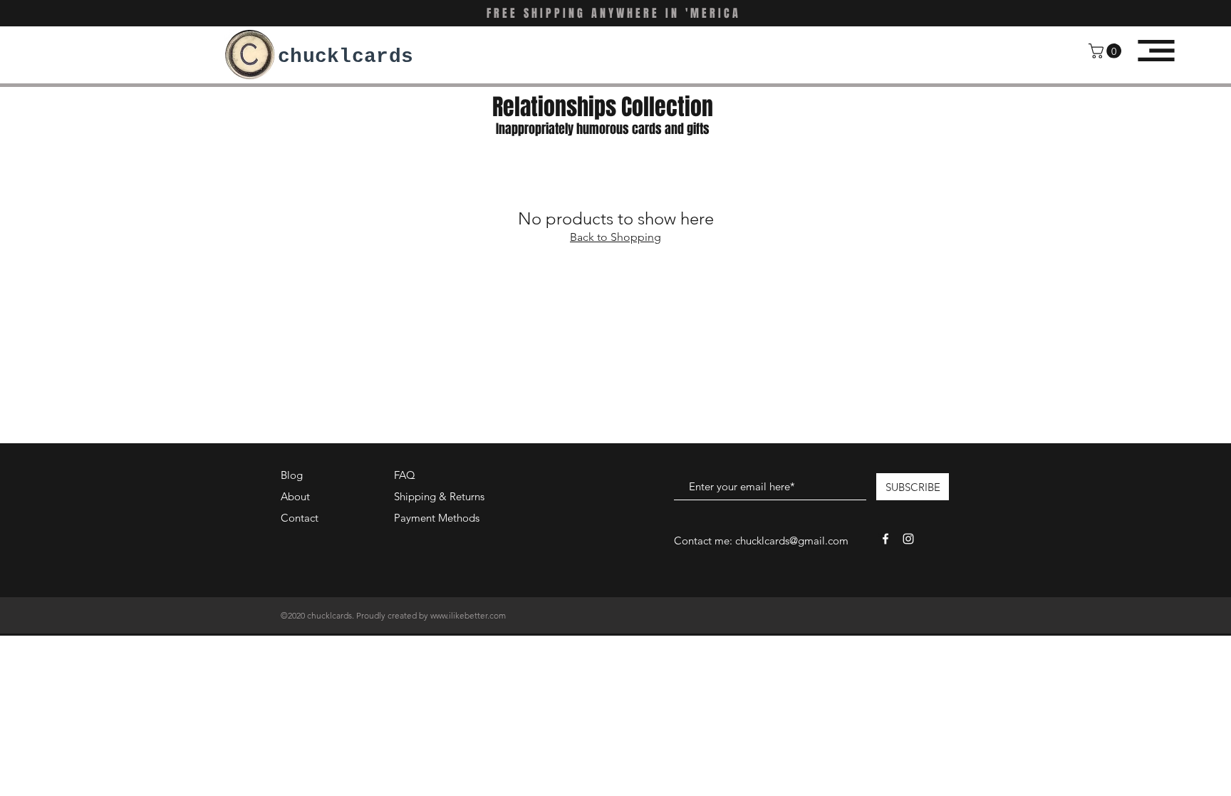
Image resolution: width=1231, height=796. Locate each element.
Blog (292, 475)
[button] (1107, 50)
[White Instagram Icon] (908, 539)
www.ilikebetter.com (468, 615)
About (295, 496)
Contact (299, 517)
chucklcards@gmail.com (791, 540)
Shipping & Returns (439, 496)
